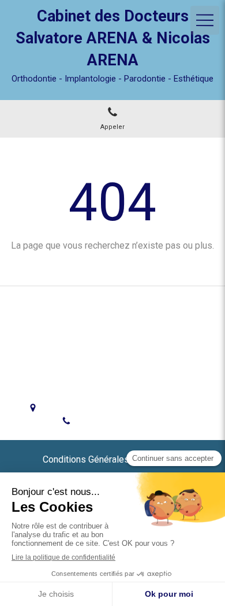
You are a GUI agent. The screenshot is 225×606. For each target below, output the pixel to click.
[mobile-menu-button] (204, 20)
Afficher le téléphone (121, 421)
